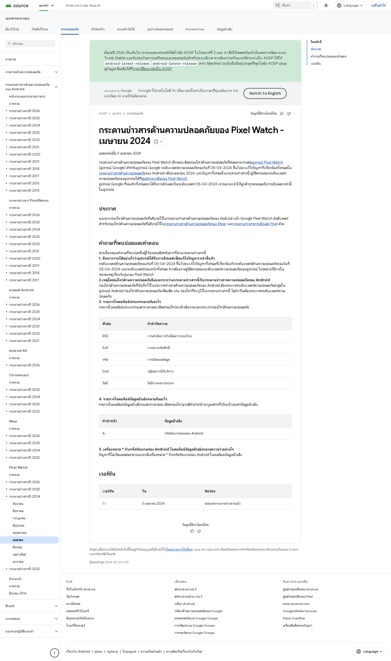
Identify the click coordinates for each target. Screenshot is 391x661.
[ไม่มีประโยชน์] (288, 113)
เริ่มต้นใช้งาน (40, 29)
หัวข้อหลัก (98, 29)
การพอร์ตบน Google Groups (194, 633)
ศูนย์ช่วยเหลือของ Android (300, 589)
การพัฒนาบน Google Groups (194, 625)
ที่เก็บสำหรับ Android (80, 589)
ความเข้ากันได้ (126, 29)
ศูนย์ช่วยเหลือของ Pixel (298, 596)
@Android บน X (185, 589)
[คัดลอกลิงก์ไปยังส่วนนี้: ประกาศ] (120, 209)
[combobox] (295, 5)
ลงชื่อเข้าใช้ (379, 5)
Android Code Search (83, 5)
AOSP (103, 113)
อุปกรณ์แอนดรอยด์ (160, 29)
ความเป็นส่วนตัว (151, 651)
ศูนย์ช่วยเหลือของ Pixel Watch (164, 179)
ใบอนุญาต (129, 651)
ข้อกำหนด (72, 596)
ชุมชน (98, 651)
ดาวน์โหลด (73, 604)
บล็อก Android (184, 604)
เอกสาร (44, 5)
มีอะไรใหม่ (12, 29)
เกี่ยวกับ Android (78, 651)
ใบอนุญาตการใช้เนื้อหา (179, 549)
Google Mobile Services (300, 611)
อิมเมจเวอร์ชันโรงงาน (80, 618)
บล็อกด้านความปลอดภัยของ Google (198, 611)
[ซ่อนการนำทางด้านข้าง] (54, 652)
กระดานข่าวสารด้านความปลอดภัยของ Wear (195, 224)
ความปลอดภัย (70, 29)
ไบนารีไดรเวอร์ (75, 625)
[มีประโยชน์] (282, 113)
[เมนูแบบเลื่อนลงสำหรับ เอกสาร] (54, 5)
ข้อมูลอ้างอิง (224, 29)
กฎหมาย (112, 651)
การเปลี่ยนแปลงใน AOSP (152, 69)
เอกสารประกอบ (17, 18)
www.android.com (296, 604)
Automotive (195, 29)
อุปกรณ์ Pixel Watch (267, 162)
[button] (27, 72)
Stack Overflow (294, 618)
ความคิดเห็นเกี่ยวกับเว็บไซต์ (184, 651)
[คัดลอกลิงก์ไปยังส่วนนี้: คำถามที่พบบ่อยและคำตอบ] (163, 243)
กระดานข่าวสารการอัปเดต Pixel (256, 224)
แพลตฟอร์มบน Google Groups (196, 618)
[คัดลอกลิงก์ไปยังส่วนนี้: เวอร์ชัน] (119, 474)
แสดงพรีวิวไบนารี (77, 611)
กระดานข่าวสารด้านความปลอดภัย (122, 173)
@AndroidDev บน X (188, 596)
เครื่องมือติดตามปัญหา (297, 625)
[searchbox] (30, 43)
